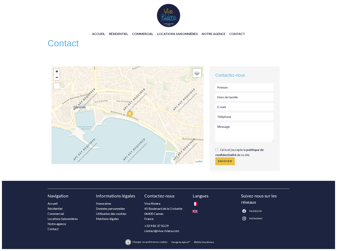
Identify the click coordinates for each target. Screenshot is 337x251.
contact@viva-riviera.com (161, 231)
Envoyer (225, 161)
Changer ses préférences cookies (150, 241)
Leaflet (199, 161)
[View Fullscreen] (57, 86)
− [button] (57, 77)
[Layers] (197, 73)
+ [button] (57, 71)
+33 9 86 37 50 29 (156, 226)
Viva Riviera (152, 203)
